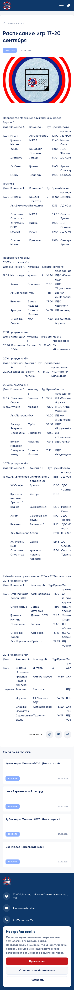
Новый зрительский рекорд (24, 791)
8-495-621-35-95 (23, 919)
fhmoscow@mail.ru (24, 908)
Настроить (37, 980)
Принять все (37, 961)
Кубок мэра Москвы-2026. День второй (33, 763)
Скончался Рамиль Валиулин (25, 847)
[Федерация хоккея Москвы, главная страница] (7, 5)
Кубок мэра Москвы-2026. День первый (33, 819)
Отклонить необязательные (37, 970)
